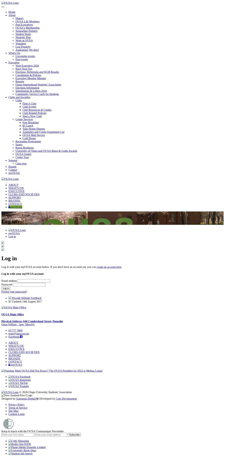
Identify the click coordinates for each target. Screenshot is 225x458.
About (11, 15)
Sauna (18, 144)
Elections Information (27, 87)
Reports (19, 81)
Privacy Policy (16, 404)
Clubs (18, 100)
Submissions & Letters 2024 (31, 90)
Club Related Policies (34, 113)
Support (12, 160)
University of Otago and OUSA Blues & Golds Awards (46, 150)
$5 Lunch (27, 125)
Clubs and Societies (19, 97)
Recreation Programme (28, 141)
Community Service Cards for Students (37, 94)
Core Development (66, 398)
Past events (21, 59)
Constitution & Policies (28, 75)
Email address (9, 280)
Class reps (21, 163)
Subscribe (74, 434)
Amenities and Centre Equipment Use (43, 131)
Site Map (13, 410)
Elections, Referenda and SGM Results (37, 71)
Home (11, 12)
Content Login (16, 414)
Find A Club (29, 103)
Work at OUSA (24, 40)
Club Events (29, 106)
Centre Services (24, 119)
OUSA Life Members (27, 21)
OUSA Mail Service (33, 135)
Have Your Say (23, 68)
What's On (14, 53)
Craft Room (29, 138)
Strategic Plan (23, 37)
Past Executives (24, 24)
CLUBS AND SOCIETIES (24, 194)
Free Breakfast (30, 122)
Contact (12, 169)
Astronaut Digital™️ (27, 398)
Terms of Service (17, 407)
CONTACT (15, 203)
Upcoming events (25, 56)
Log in (12, 236)
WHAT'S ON (16, 188)
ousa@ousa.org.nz (18, 333)
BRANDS (14, 200)
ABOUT (13, 184)
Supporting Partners (26, 30)
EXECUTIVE (16, 191)
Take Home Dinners (33, 128)
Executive (14, 62)
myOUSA (14, 172)
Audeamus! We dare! (27, 49)
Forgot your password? (14, 291)
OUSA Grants (23, 154)
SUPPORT (14, 197)
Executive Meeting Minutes (30, 78)
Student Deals (23, 34)
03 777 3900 (15, 330)
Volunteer (20, 43)
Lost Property (23, 46)
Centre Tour (22, 157)
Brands (12, 166)
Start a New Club (32, 116)
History (19, 18)
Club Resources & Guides (37, 109)
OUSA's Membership (27, 27)
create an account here (109, 266)
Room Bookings (24, 147)
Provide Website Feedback (26, 298)
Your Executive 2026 (27, 65)
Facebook (14, 336)
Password (7, 284)
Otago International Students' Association (38, 84)
